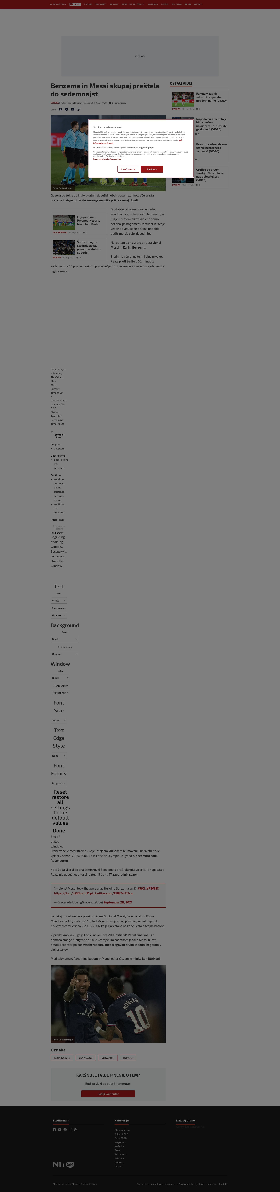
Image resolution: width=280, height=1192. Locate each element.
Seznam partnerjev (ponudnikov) (107, 159)
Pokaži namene (128, 169)
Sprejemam (152, 169)
